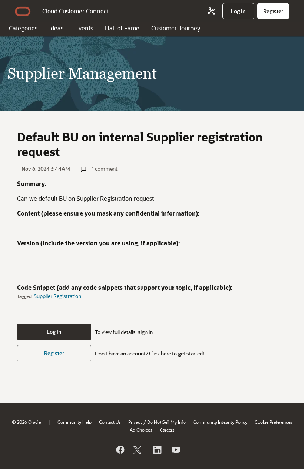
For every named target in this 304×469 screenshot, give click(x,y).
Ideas (56, 28)
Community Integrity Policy (220, 422)
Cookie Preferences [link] (274, 422)
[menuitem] (238, 11)
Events (84, 28)
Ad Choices (141, 430)
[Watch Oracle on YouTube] (175, 449)
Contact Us (110, 422)
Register (54, 353)
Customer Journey (175, 28)
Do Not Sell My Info (166, 422)
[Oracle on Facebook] (120, 449)
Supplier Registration (57, 295)
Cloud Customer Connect (75, 11)
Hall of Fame (122, 28)
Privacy (135, 422)
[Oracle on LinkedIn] (157, 449)
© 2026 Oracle (26, 422)
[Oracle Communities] (211, 11)
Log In (54, 331)
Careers (167, 430)
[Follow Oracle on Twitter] (138, 449)
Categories (23, 28)
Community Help (74, 422)
